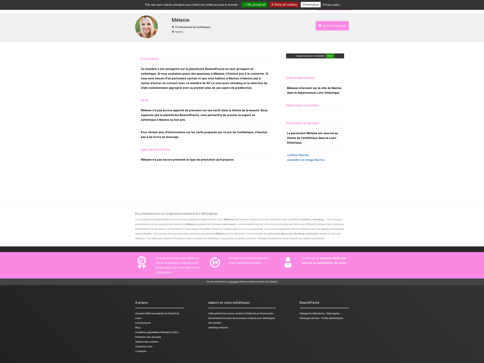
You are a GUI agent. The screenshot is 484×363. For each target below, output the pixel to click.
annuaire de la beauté (224, 224)
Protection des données (148, 337)
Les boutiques (143, 322)
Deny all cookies (285, 4)
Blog (137, 327)
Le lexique (140, 351)
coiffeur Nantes (298, 155)
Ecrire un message (333, 25)
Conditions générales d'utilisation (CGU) (157, 332)
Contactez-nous (144, 346)
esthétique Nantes (218, 327)
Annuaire (140, 313)
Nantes (179, 31)
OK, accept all (255, 4)
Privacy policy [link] (331, 4)
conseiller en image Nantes (306, 160)
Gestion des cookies (146, 341)
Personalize (311, 4)
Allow (330, 56)
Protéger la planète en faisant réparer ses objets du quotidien (291, 238)
